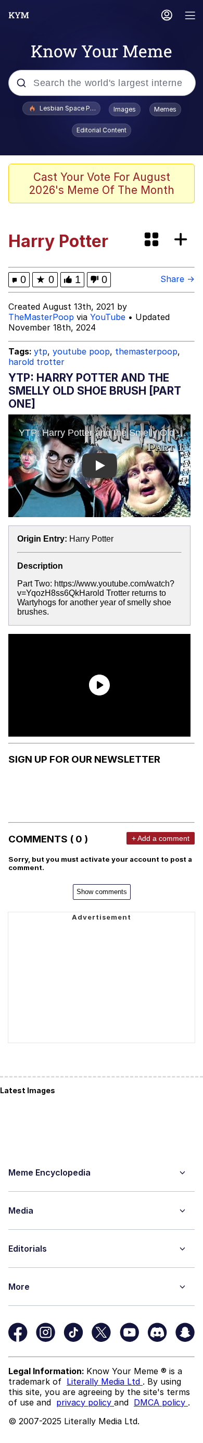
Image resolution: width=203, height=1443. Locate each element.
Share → (177, 279)
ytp (40, 351)
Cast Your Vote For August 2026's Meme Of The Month (101, 183)
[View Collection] (152, 240)
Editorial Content (101, 130)
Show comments (102, 892)
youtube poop (81, 351)
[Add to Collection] (183, 240)
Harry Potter (91, 538)
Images (124, 109)
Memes (165, 109)
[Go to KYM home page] (18, 15)
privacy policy (85, 1402)
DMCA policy (161, 1402)
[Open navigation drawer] (190, 16)
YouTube (107, 317)
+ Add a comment (160, 838)
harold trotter (36, 362)
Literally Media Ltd (105, 1381)
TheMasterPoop (41, 317)
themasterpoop (146, 351)
